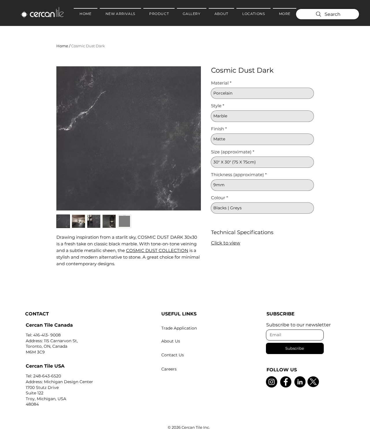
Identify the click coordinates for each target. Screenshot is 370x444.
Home (62, 46)
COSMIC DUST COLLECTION (157, 250)
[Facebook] (285, 381)
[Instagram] (271, 381)
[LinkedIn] (300, 381)
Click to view (225, 243)
